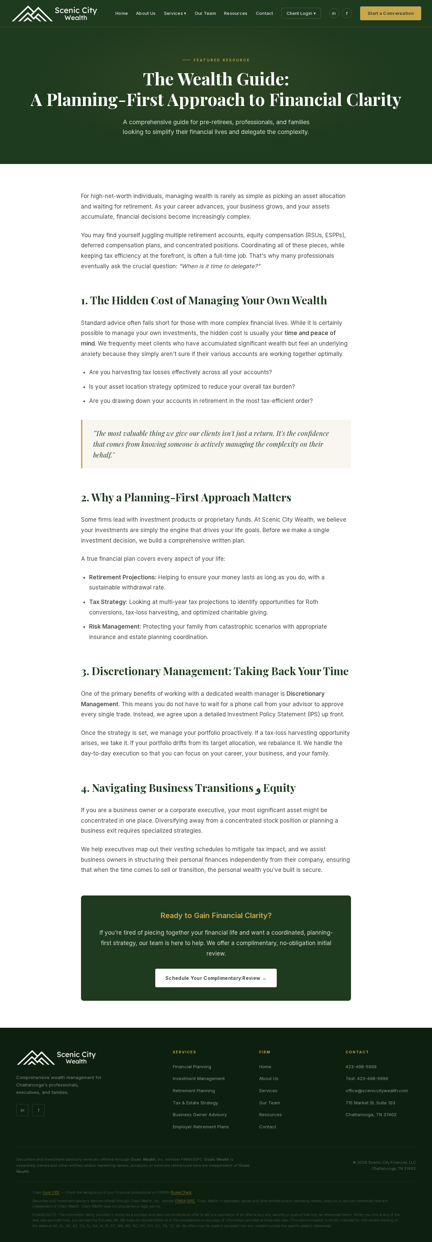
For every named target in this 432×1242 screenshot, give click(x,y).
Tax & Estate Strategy (195, 1102)
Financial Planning (192, 1066)
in (334, 13)
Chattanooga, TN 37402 (371, 1114)
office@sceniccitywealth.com (377, 1090)
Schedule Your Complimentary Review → (216, 978)
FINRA (180, 1201)
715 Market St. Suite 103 (370, 1102)
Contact (264, 13)
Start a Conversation (391, 13)
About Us (146, 13)
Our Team (205, 13)
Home (121, 13)
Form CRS (51, 1192)
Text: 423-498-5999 (367, 1078)
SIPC (191, 1201)
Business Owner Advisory (200, 1114)
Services (268, 1090)
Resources (236, 13)
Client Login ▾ (301, 13)
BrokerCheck (181, 1192)
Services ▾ (175, 13)
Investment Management (199, 1078)
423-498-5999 (361, 1066)
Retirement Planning (194, 1090)
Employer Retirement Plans (201, 1126)
